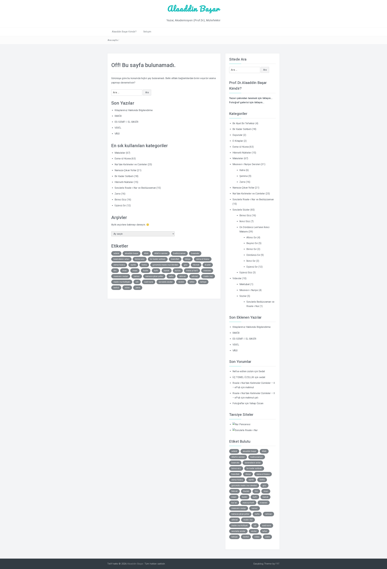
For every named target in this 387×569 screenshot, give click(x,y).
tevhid (116, 287)
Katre (242, 170)
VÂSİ (117, 133)
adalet (116, 253)
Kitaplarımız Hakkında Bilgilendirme (134, 110)
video (127, 287)
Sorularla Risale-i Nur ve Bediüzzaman (135, 187)
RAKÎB (118, 116)
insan (135, 270)
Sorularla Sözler (241, 209)
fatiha (144, 265)
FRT (278, 563)
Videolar (237, 278)
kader (145, 270)
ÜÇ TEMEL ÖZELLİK (243, 377)
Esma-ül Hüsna (123, 158)
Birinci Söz (120, 199)
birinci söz (139, 259)
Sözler (243, 296)
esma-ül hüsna (202, 259)
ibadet (208, 265)
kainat (166, 270)
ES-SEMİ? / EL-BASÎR (126, 121)
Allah (146, 253)
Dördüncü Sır (253, 255)
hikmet (196, 265)
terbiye (203, 282)
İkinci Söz (244, 221)
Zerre (117, 193)
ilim (115, 270)
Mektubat (244, 284)
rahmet (195, 276)
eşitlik (133, 265)
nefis (171, 276)
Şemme (243, 176)
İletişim (147, 31)
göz (185, 265)
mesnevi (207, 270)
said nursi (148, 282)
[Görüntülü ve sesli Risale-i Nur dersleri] (241, 424)
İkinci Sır (251, 260)
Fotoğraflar (238, 403)
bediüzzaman (179, 253)
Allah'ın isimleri (161, 253)
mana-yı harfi (192, 270)
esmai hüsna (119, 265)
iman (124, 270)
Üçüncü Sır (120, 205)
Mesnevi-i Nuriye (248, 290)
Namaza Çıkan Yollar (125, 170)
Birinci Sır (251, 249)
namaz (137, 276)
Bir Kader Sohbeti (124, 176)
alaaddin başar (131, 253)
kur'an (177, 270)
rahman (182, 276)
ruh (137, 282)
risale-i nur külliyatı (122, 282)
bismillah (175, 259)
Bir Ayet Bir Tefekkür (244, 123)
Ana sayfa (113, 40)
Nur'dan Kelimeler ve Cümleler (131, 164)
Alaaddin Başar (193, 8)
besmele (195, 253)
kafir (156, 270)
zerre (137, 287)
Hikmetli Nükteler (124, 182)
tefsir (192, 282)
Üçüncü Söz (245, 272)
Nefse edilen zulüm (243, 371)
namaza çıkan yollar (154, 276)
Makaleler (120, 152)
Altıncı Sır (251, 237)
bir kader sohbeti (157, 259)
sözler (181, 282)
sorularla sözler (166, 282)
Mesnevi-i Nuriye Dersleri (246, 164)
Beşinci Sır (252, 243)
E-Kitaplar (238, 140)
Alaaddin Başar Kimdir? (124, 31)
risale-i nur (208, 276)
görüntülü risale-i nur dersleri (165, 265)
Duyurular (237, 135)
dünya (187, 259)
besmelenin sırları (121, 259)
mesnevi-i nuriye (121, 276)
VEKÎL (118, 127)
